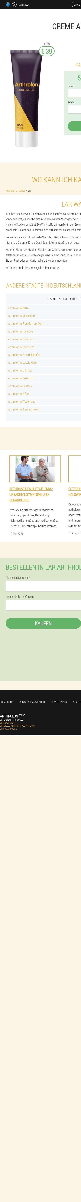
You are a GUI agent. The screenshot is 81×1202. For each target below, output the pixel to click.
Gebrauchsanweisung (32, 702)
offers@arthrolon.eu (11, 719)
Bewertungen (59, 702)
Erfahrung (6, 702)
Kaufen (43, 623)
